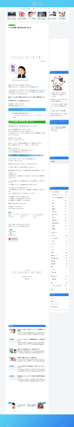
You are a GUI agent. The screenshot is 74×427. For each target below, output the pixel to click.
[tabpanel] (12, 16)
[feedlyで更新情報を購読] (26, 279)
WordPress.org (54, 306)
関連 (14, 117)
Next (67, 16)
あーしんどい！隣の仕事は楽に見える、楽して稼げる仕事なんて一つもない (38, 215)
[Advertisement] (27, 31)
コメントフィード (55, 304)
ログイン (53, 298)
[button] (39, 57)
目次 (26, 109)
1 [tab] (35, 22)
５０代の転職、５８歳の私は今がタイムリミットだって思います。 (28, 115)
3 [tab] (38, 22)
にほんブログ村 (12, 231)
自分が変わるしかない (17, 203)
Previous (6, 16)
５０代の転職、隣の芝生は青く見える (19, 113)
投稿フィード (54, 301)
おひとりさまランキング (13, 240)
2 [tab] (37, 22)
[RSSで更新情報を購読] (28, 279)
